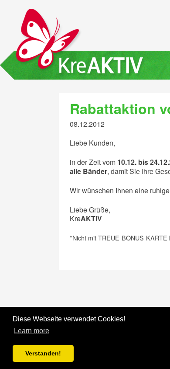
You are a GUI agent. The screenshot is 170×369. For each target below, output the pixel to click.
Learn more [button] (31, 330)
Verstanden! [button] (43, 353)
